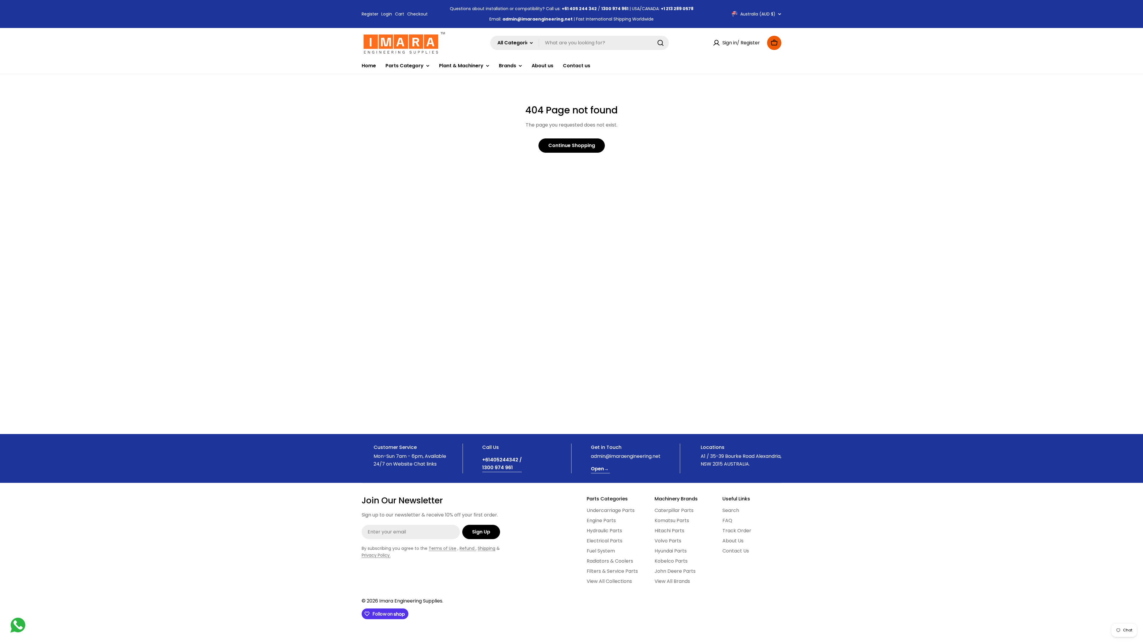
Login (386, 14)
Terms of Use (442, 548)
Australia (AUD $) (757, 14)
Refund (468, 548)
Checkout (417, 14)
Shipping (486, 548)
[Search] (660, 42)
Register (370, 14)
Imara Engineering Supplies (410, 600)
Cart (399, 14)
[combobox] (579, 43)
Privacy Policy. (376, 555)
